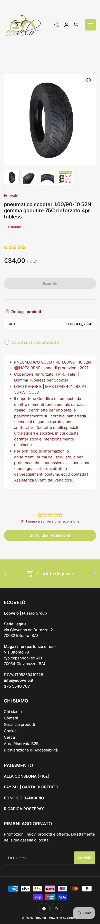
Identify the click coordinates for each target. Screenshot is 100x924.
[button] (15, 247)
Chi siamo (13, 711)
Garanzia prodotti (19, 724)
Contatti (11, 718)
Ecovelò (11, 195)
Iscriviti (84, 858)
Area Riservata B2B (21, 743)
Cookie (10, 730)
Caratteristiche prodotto (35, 342)
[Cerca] (56, 25)
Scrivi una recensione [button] (50, 535)
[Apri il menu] (90, 25)
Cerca (9, 737)
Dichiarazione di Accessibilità (31, 750)
